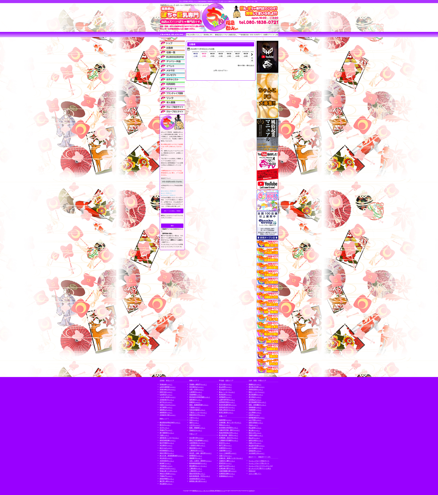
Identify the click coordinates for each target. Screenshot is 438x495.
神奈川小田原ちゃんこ (168, 473)
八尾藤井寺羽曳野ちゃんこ (228, 440)
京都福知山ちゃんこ (226, 476)
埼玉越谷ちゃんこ (166, 484)
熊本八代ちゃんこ (255, 433)
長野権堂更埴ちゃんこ (227, 402)
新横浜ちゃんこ (195, 402)
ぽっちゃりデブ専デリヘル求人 (260, 468)
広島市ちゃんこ (254, 415)
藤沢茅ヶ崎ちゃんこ (167, 481)
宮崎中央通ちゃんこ (256, 435)
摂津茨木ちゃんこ (225, 463)
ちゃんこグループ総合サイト (259, 461)
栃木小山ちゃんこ (166, 448)
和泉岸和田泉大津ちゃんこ (228, 433)
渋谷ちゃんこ (194, 420)
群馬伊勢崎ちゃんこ (167, 479)
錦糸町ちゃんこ (165, 463)
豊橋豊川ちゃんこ (195, 458)
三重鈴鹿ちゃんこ (195, 471)
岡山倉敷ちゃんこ (255, 428)
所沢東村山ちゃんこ (196, 387)
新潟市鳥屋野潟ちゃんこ (228, 405)
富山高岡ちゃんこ (225, 387)
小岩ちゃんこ (194, 417)
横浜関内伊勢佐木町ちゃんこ (170, 422)
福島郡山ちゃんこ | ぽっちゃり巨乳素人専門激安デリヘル (208, 490)
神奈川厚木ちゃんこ (167, 453)
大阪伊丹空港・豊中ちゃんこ (229, 430)
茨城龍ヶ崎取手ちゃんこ (198, 384)
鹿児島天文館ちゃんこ (257, 387)
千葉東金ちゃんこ (166, 466)
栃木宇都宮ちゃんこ (167, 443)
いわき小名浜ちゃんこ (168, 397)
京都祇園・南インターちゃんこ (230, 422)
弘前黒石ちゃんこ (166, 394)
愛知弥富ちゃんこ (195, 448)
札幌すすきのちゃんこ (168, 405)
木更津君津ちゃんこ (167, 461)
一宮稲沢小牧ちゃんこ (197, 445)
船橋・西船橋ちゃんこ (197, 428)
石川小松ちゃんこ (225, 384)
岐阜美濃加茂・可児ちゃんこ (199, 476)
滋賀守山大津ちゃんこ (227, 466)
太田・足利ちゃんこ (196, 389)
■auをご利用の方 (166, 193)
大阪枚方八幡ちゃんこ (227, 461)
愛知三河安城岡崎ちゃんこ (199, 440)
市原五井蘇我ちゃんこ (197, 410)
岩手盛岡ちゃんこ (166, 407)
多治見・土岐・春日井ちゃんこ (200, 453)
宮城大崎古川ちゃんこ (168, 389)
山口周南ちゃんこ (255, 412)
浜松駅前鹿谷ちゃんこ (197, 479)
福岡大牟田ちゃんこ (256, 440)
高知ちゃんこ (253, 425)
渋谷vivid (252, 471)
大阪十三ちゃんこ (225, 456)
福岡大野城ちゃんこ (256, 422)
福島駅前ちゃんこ (166, 412)
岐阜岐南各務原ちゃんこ (198, 463)
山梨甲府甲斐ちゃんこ (227, 400)
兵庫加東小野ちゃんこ (227, 468)
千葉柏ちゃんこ (195, 407)
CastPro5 (251, 490)
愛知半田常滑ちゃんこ (197, 473)
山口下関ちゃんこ (255, 420)
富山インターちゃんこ (227, 392)
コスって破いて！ (255, 473)
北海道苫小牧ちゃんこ (168, 415)
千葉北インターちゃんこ (198, 412)
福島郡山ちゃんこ (166, 410)
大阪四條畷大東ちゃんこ (228, 471)
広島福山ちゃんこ (255, 400)
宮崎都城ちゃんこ (255, 407)
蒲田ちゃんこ (194, 422)
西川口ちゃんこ (165, 425)
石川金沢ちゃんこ (225, 389)
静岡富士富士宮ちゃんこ (198, 481)
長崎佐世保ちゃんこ (256, 389)
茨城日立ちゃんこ (195, 430)
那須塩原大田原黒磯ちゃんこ (199, 397)
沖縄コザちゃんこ (255, 443)
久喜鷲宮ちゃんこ (195, 392)
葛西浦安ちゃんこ (195, 400)
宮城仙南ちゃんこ (166, 384)
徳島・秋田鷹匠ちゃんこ (257, 405)
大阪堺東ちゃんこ (225, 450)
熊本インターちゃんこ (257, 392)
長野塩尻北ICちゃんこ (227, 407)
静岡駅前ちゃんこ (195, 456)
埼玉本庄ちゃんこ (166, 458)
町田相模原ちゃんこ (167, 450)
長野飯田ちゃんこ (225, 397)
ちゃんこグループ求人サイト (259, 463)
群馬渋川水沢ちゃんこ (168, 468)
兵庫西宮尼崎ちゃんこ (227, 473)
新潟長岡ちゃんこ (225, 394)
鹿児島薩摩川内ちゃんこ (257, 402)
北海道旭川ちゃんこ (167, 400)
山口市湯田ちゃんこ (256, 448)
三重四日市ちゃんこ (196, 450)
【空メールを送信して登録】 (172, 211)
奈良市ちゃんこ (224, 443)
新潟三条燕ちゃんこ (226, 412)
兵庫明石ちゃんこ (225, 448)
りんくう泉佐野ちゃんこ (228, 453)
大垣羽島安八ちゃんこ (197, 443)
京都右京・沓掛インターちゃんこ (231, 458)
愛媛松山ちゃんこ (255, 384)
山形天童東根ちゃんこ (168, 387)
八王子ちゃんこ (195, 425)
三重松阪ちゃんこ (195, 468)
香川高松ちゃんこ (255, 397)
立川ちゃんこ (164, 427)
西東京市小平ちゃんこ (197, 415)
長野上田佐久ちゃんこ (227, 410)
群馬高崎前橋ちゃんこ (168, 440)
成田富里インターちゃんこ (169, 438)
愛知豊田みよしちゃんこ (198, 466)
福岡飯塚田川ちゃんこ (257, 417)
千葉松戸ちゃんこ (166, 476)
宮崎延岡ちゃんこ (255, 451)
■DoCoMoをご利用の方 (168, 191)
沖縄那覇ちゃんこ (255, 410)
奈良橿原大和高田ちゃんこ (228, 427)
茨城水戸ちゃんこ (166, 430)
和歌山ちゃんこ (224, 425)
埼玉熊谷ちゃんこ (166, 445)
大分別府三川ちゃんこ (257, 453)
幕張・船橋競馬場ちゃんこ (199, 405)
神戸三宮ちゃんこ (225, 445)
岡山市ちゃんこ (254, 438)
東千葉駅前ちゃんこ (167, 433)
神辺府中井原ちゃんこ (257, 445)
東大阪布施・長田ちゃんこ (228, 435)
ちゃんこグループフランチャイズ (261, 466)
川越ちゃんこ (164, 435)
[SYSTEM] (172, 56)
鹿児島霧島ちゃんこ (256, 394)
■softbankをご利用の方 (168, 195)
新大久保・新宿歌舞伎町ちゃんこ (172, 456)
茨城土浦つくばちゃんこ (168, 471)
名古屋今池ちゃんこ (196, 438)
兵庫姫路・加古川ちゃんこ (228, 438)
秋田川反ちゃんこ (166, 392)
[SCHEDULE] (172, 47)
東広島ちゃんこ (254, 430)
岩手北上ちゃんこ (166, 402)
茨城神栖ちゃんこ (195, 394)
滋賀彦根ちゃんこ (225, 420)
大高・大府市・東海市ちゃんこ (200, 461)
